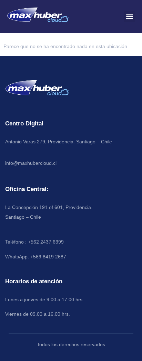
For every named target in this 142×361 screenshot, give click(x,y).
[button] (129, 16)
